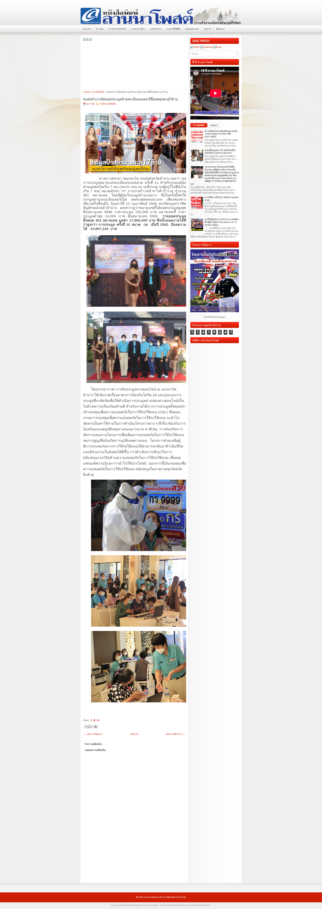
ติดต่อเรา (220, 28)
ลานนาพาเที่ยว (138, 28)
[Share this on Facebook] (91, 720)
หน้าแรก (87, 28)
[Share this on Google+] (98, 720)
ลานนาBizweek (173, 28)
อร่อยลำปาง (155, 28)
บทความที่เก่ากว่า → (175, 734)
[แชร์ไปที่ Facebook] (95, 726)
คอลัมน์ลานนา (192, 28)
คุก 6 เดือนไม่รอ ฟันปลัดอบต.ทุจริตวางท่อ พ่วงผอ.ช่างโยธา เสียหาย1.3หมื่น (221, 134)
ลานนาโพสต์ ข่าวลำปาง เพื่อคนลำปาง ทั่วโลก (165, 897)
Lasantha (155, 905)
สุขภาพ (207, 28)
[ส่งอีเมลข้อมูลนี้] (86, 726)
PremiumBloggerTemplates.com (175, 905)
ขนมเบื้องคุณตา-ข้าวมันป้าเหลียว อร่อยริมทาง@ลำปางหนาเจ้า (220, 151)
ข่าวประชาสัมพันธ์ (117, 28)
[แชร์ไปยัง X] (92, 726)
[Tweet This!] (94, 720)
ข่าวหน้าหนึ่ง (98, 92)
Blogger (221, 317)
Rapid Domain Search (201, 905)
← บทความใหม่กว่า (93, 734)
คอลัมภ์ (214, 125)
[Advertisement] (134, 64)
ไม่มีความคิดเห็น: (108, 104)
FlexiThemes (126, 905)
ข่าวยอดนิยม (198, 125)
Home (87, 92)
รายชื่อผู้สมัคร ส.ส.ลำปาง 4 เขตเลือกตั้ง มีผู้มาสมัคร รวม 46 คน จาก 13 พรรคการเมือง (222, 222)
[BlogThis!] (89, 726)
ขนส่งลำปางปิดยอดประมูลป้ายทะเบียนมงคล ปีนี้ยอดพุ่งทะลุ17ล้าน (130, 99)
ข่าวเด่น (99, 28)
